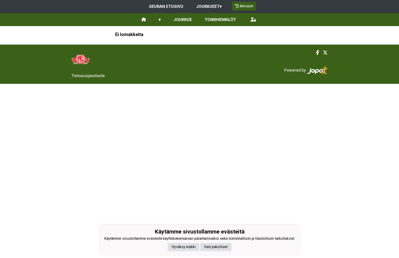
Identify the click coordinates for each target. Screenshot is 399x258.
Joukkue (182, 19)
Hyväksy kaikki (184, 247)
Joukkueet (209, 6)
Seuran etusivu (166, 6)
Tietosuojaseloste (88, 75)
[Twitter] (323, 52)
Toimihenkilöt (220, 19)
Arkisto (246, 6)
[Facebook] (315, 52)
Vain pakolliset (216, 247)
